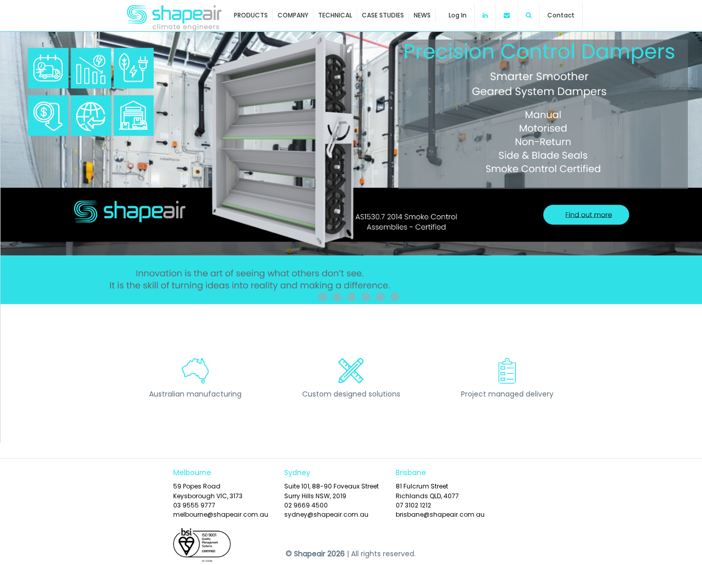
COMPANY (293, 15)
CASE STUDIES (383, 15)
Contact (561, 15)
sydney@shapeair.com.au (326, 514)
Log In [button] (458, 15)
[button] (529, 15)
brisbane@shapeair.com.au (440, 514)
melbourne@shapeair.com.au (220, 514)
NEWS (422, 15)
